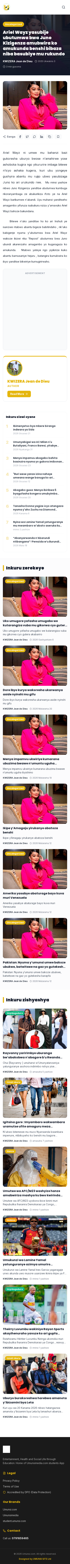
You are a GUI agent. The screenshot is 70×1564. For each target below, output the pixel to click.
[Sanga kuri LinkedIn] (42, 137)
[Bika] (58, 136)
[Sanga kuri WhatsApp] (34, 137)
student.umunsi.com (14, 1520)
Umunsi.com (10, 1509)
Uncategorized (13, 24)
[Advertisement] (35, 312)
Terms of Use (11, 1486)
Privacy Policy (11, 1480)
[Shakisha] (63, 7)
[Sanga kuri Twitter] (27, 137)
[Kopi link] (49, 136)
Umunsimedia (10, 1515)
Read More (17, 393)
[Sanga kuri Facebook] (20, 137)
